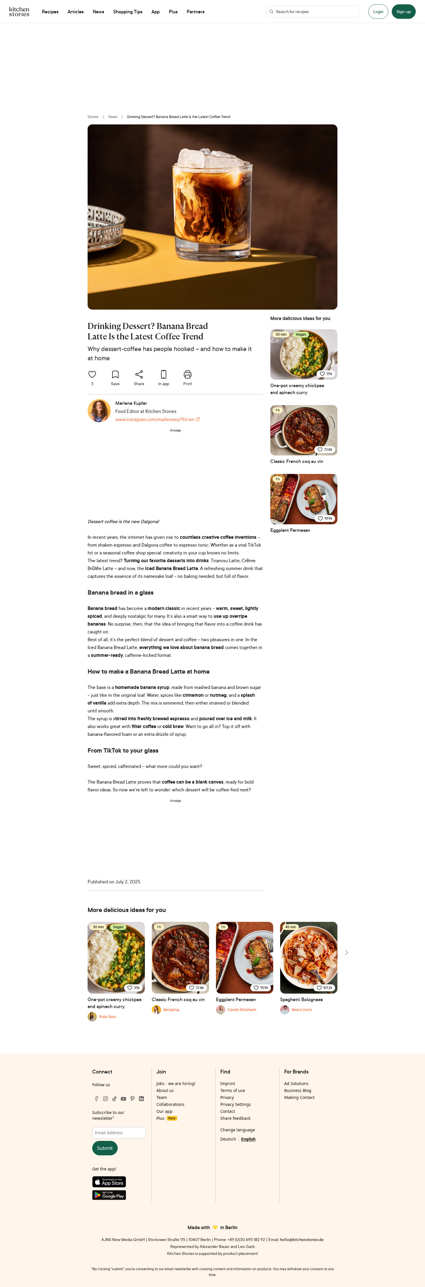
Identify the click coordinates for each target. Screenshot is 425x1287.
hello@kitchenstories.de (302, 1239)
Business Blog (297, 1090)
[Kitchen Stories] (19, 11)
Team (161, 1097)
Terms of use (232, 1090)
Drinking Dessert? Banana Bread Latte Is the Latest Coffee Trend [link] (178, 116)
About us (165, 1090)
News (112, 116)
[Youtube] (123, 1099)
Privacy (227, 1097)
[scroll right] (346, 952)
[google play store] (119, 1196)
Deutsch (228, 1139)
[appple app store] (119, 1183)
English (248, 1139)
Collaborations (170, 1104)
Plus (165, 1118)
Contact (227, 1111)
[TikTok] (114, 1099)
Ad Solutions (296, 1083)
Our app (164, 1111)
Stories (93, 116)
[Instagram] (105, 1099)
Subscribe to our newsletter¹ (108, 1115)
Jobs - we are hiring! (175, 1083)
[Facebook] (97, 1099)
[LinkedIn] (141, 1099)
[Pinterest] (132, 1099)
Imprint (227, 1083)
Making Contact (299, 1097)
